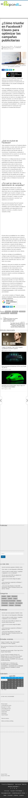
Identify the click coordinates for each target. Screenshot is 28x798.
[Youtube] (16, 788)
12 (21, 681)
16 (12, 684)
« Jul (2, 689)
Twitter (5, 795)
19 (21, 684)
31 (15, 688)
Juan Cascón (18, 784)
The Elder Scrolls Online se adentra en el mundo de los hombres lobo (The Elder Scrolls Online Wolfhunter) (17, 325)
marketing (15, 311)
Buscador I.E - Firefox (5, 707)
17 (15, 684)
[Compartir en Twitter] (6, 70)
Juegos (15, 598)
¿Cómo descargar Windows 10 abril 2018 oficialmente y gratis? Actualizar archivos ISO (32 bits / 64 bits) (12, 587)
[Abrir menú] (2, 4)
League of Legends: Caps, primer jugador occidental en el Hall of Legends (12, 348)
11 (18, 681)
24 (15, 686)
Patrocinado (4, 603)
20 (2, 686)
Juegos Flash (4, 711)
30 (12, 688)
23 (12, 686)
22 (9, 686)
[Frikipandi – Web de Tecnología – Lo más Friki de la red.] (14, 3)
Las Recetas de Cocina (6, 705)
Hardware (4, 598)
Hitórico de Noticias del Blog (7, 721)
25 (18, 686)
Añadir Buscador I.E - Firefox (18, 793)
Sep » (5, 689)
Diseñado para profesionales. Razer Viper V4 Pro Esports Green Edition (13, 386)
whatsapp (14, 70)
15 (9, 684)
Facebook (8, 311)
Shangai (20, 790)
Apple (8, 596)
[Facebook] (12, 788)
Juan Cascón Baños (8, 46)
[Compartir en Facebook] (3, 70)
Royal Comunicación (8, 290)
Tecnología (17, 605)
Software (11, 605)
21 (5, 686)
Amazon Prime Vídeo (5, 775)
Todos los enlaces (5, 718)
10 (15, 681)
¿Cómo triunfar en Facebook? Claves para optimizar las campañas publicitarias (13, 296)
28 (5, 688)
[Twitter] (14, 788)
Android (3, 596)
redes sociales (5, 313)
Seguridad (11, 603)
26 (21, 686)
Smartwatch (4, 605)
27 (2, 688)
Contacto (22, 795)
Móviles (19, 600)
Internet (11, 48)
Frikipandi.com (10, 784)
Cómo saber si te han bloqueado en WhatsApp (12, 569)
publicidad (22, 311)
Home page (6, 790)
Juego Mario (4, 713)
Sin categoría (19, 603)
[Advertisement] (14, 124)
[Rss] (10, 788)
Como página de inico (6, 708)
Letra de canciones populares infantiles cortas (12, 567)
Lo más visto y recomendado (8, 600)
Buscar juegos (4, 703)
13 (2, 684)
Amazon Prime (4, 774)
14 (5, 684)
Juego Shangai (4, 714)
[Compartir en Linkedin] (10, 70)
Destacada (6, 48)
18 (18, 684)
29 (9, 688)
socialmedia (14, 313)
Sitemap (16, 795)
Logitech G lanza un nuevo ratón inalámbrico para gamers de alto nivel (10, 319)
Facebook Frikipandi (5, 710)
